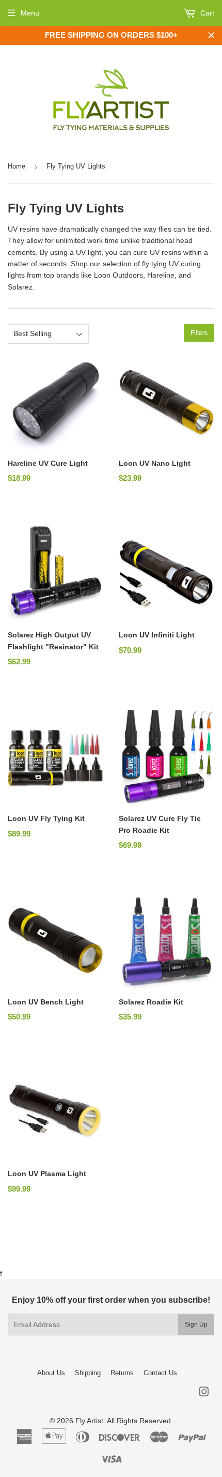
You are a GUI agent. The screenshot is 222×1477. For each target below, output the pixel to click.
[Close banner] (211, 35)
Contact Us (160, 1373)
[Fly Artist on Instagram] (204, 1393)
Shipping (88, 1373)
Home (16, 166)
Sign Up (196, 1324)
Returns (122, 1373)
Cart (206, 13)
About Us (51, 1373)
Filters (199, 333)
